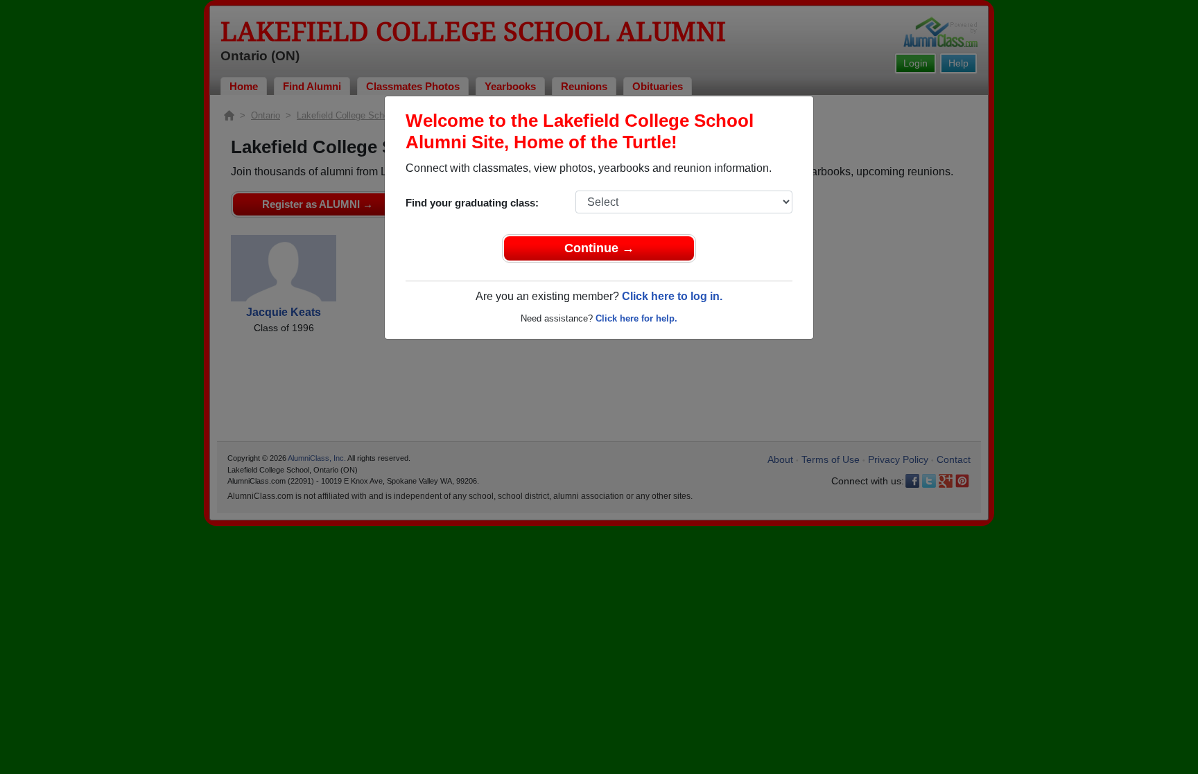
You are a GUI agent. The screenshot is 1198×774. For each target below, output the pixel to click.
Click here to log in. (672, 296)
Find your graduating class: (472, 203)
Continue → (599, 248)
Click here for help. (636, 318)
